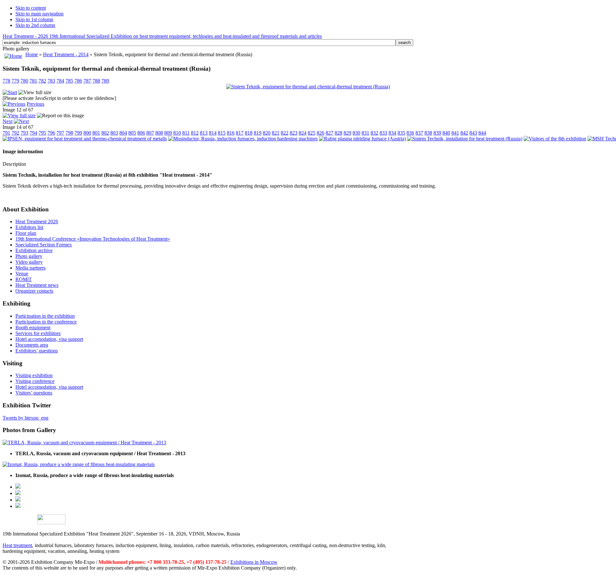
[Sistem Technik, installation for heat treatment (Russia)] (464, 138)
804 (123, 133)
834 (392, 133)
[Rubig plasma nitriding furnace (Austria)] (362, 138)
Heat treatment (17, 545)
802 (105, 133)
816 (231, 133)
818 (248, 133)
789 (105, 81)
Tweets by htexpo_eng (25, 418)
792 (15, 133)
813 (204, 133)
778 (6, 81)
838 (428, 133)
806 (141, 133)
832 (374, 133)
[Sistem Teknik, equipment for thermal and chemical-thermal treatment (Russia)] (308, 86)
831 (365, 133)
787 (87, 81)
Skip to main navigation (39, 13)
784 (60, 81)
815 (222, 133)
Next (8, 121)
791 (6, 133)
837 (419, 133)
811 (186, 133)
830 (356, 133)
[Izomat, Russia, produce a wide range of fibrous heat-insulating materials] (79, 464)
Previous (35, 104)
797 (60, 133)
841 (455, 133)
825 (311, 133)
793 (24, 133)
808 (159, 133)
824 (302, 133)
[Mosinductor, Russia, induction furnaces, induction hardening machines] (243, 138)
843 (473, 133)
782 (42, 81)
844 (482, 133)
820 (266, 133)
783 (51, 81)
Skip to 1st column (34, 19)
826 (320, 133)
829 (347, 133)
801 (96, 133)
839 (437, 133)
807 (150, 133)
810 (177, 133)
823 (293, 133)
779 (15, 81)
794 (33, 133)
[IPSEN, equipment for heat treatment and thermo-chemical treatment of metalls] (85, 138)
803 (114, 133)
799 (78, 133)
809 (168, 133)
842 (464, 133)
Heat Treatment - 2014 (66, 54)
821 (275, 133)
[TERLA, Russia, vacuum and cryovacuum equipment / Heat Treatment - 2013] (84, 442)
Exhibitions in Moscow (254, 562)
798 (69, 133)
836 (410, 133)
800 (87, 133)
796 (51, 133)
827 (329, 133)
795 (42, 133)
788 (96, 81)
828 (338, 133)
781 (33, 81)
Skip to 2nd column (35, 25)
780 (24, 81)
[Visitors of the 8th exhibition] (555, 138)
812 (195, 133)
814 (213, 133)
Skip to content (30, 8)
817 (240, 133)
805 (132, 133)
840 (446, 133)
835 (401, 133)
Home (31, 54)
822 (284, 133)
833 (383, 133)
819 (257, 133)
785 (69, 81)
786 (78, 81)
